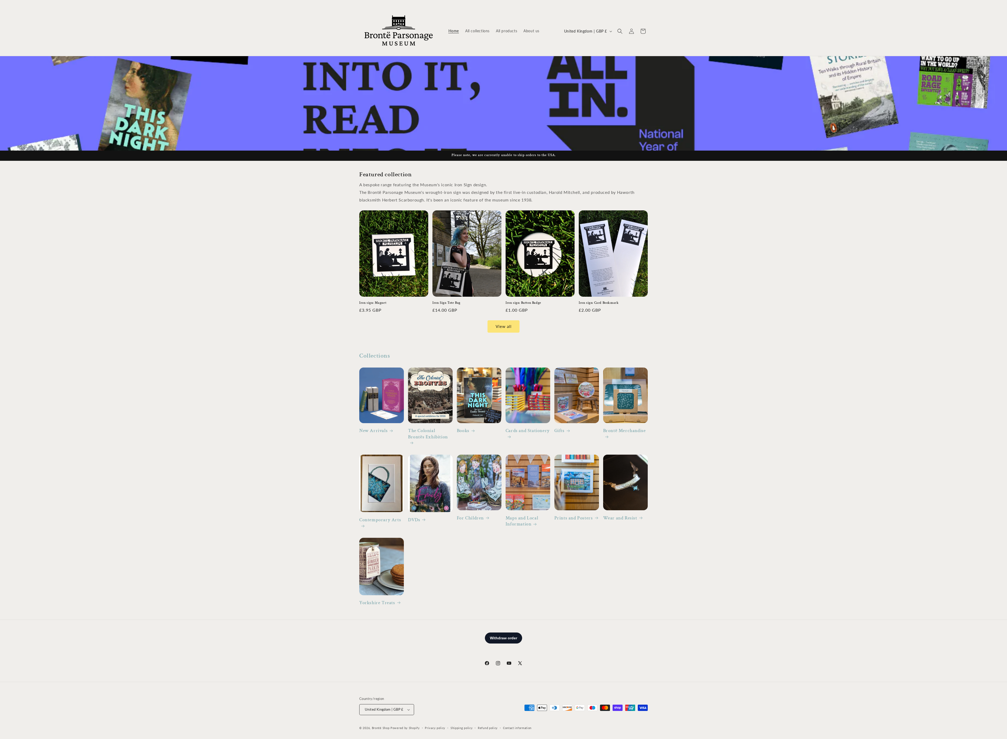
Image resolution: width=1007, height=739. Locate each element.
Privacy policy (435, 728)
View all (504, 326)
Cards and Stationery (528, 431)
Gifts (559, 431)
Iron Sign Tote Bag (446, 303)
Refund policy (488, 728)
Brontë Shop (381, 728)
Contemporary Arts (380, 520)
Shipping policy (462, 728)
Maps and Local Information (522, 521)
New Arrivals (373, 431)
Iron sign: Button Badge (523, 303)
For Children (470, 518)
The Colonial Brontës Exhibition (428, 434)
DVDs (414, 520)
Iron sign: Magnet (372, 303)
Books (463, 431)
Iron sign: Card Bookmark (599, 303)
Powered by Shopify (405, 728)
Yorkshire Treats (377, 603)
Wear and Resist (620, 518)
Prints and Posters (573, 518)
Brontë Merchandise (624, 431)
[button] (620, 31)
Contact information (517, 728)
